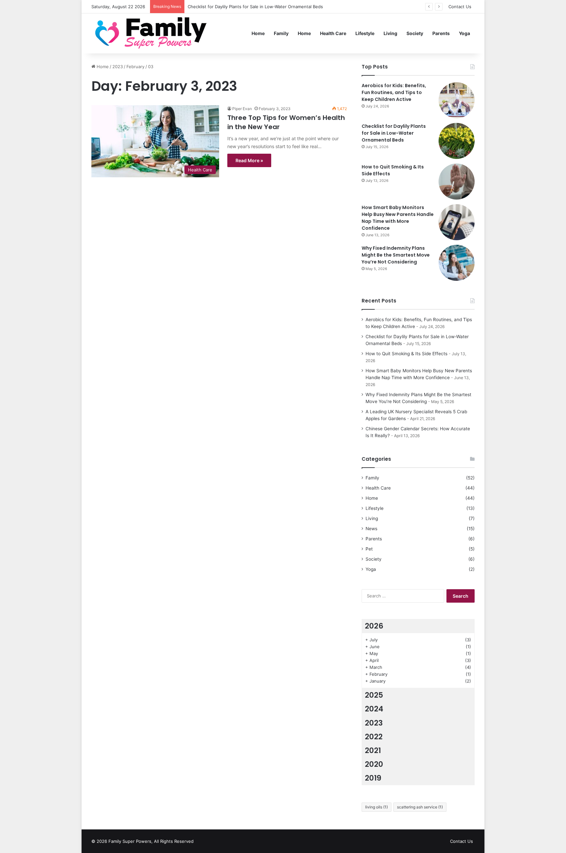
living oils (376, 807)
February (135, 66)
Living (390, 33)
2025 (374, 695)
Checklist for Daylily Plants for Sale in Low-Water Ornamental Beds (255, 6)
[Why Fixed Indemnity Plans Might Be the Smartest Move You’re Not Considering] (457, 263)
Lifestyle (364, 33)
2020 (374, 764)
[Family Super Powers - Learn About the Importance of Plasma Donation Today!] (153, 33)
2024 (374, 709)
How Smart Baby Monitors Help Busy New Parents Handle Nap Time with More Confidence (398, 217)
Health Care (333, 33)
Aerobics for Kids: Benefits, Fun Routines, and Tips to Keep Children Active (394, 92)
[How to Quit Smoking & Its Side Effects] (457, 182)
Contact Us (459, 6)
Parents (441, 33)
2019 (373, 778)
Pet (369, 549)
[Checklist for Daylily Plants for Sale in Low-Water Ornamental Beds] (457, 141)
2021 (373, 750)
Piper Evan (242, 108)
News (371, 528)
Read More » (249, 160)
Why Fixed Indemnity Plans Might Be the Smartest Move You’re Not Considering (396, 255)
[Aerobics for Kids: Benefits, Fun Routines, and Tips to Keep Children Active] (457, 100)
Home (258, 33)
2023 (117, 66)
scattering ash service (420, 807)
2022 (374, 736)
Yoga (464, 33)
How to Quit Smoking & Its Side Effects (406, 353)
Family (281, 33)
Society (414, 33)
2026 (374, 626)
